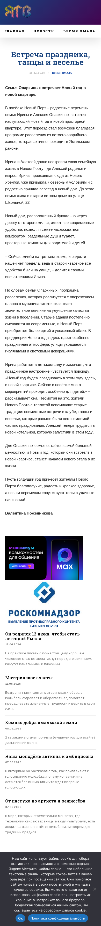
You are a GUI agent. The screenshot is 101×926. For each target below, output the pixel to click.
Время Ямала (62, 73)
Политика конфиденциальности (58, 918)
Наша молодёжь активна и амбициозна (49, 756)
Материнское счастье (29, 677)
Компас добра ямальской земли (41, 722)
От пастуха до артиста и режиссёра (45, 801)
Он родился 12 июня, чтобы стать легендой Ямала (42, 636)
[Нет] (94, 889)
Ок (20, 918)
